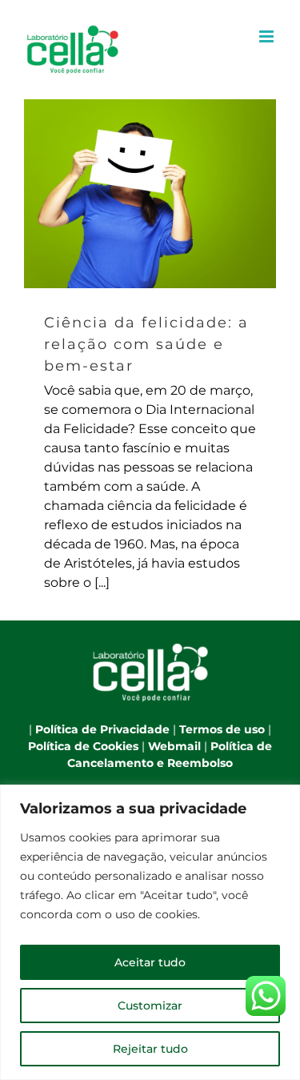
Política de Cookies (83, 746)
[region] (150, 932)
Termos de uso (222, 729)
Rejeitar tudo (150, 1049)
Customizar (150, 1005)
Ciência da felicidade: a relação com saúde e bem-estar (150, 194)
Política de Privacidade (102, 729)
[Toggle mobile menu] (267, 36)
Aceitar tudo (150, 962)
